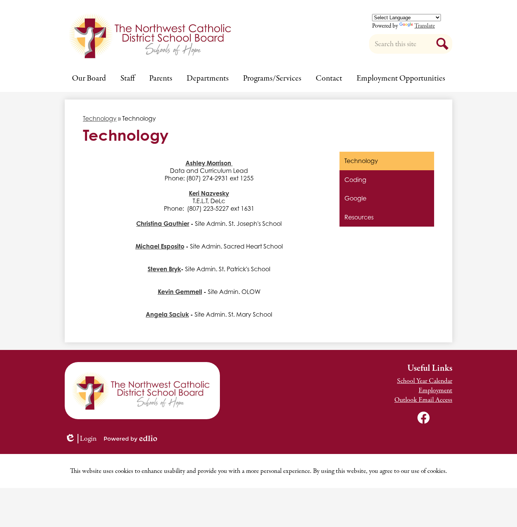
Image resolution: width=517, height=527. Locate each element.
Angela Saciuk (167, 314)
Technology (100, 118)
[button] (89, 78)
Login (83, 438)
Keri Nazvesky (209, 193)
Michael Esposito (159, 246)
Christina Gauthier (162, 223)
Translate (424, 26)
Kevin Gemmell (180, 291)
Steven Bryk (164, 269)
